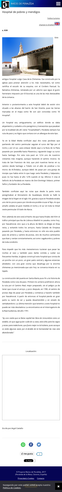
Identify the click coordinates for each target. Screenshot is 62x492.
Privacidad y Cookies (26, 478)
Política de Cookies (12, 487)
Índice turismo (53, 18)
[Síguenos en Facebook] (31, 444)
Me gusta (28, 453)
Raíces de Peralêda (22, 3)
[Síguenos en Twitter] (39, 444)
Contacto (40, 478)
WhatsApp (23, 444)
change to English (47, 24)
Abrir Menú (58, 3)
